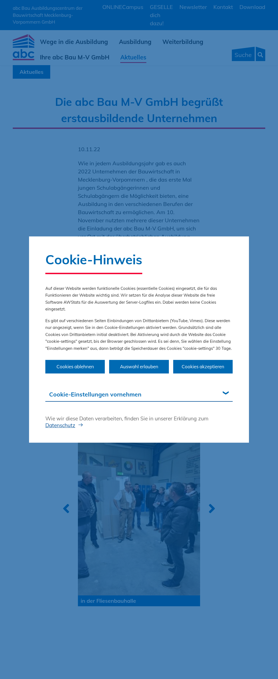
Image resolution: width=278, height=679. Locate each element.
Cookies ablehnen (75, 366)
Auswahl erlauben (139, 366)
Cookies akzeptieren (203, 366)
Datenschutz (60, 425)
